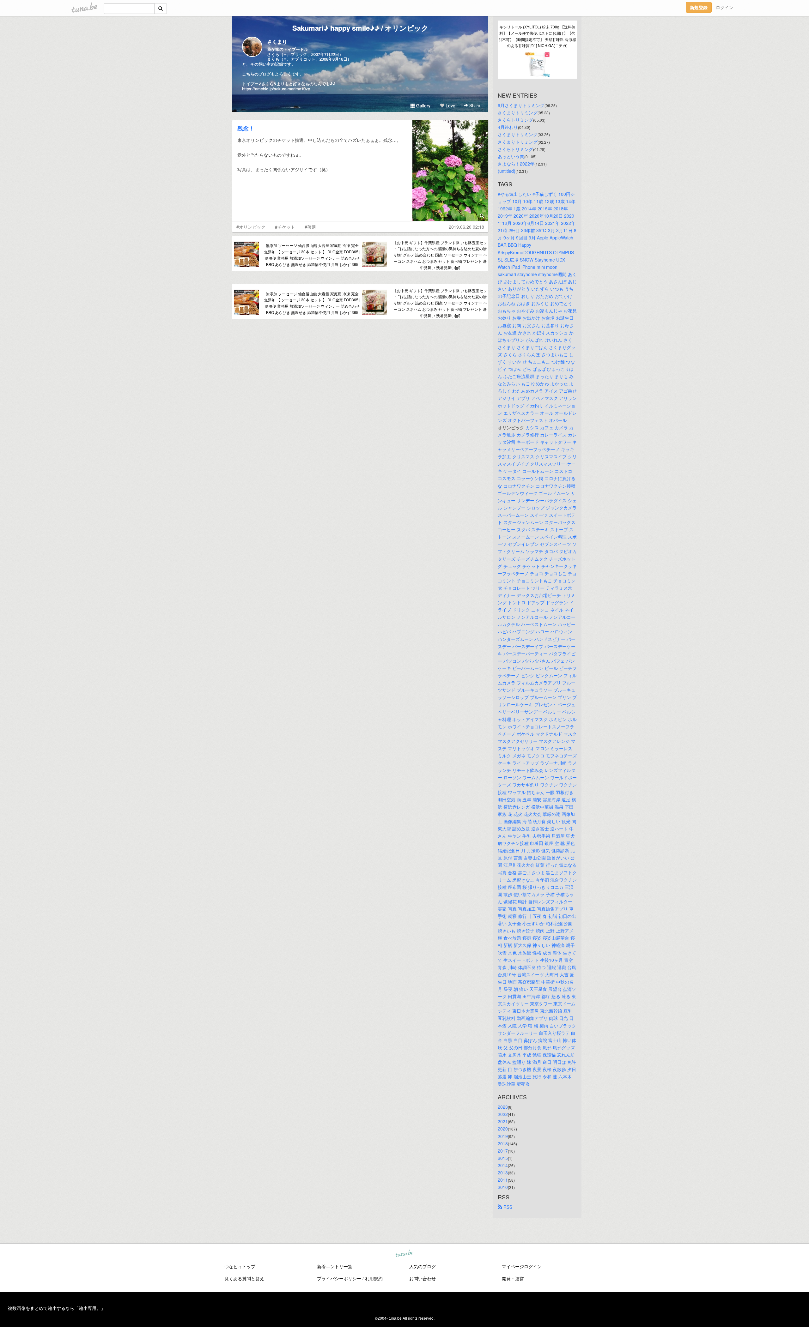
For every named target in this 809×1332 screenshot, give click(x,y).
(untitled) (506, 171)
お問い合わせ (422, 1278)
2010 (503, 1187)
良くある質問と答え (244, 1278)
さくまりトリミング (518, 112)
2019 (503, 1136)
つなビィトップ (239, 1266)
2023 (503, 1107)
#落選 (310, 227)
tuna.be (404, 1254)
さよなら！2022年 (516, 163)
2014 (503, 1165)
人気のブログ (422, 1266)
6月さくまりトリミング (521, 105)
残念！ (245, 128)
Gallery (422, 105)
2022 (503, 1114)
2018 (503, 1143)
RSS (507, 1207)
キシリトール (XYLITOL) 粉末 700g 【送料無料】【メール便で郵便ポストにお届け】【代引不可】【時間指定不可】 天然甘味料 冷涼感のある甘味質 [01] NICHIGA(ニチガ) (537, 36)
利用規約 (374, 1278)
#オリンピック (250, 227)
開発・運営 (513, 1278)
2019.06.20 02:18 (466, 227)
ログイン (724, 7)
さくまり (277, 41)
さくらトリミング (515, 120)
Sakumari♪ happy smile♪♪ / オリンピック (360, 28)
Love (449, 105)
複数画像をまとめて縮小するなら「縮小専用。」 (56, 1308)
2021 (503, 1121)
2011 (503, 1180)
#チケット (285, 227)
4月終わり (508, 127)
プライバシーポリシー (339, 1278)
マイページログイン (522, 1266)
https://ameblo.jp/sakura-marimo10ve (276, 89)
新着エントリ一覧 (334, 1266)
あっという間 (511, 156)
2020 (503, 1128)
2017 (503, 1151)
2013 (503, 1172)
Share (474, 105)
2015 (503, 1158)
